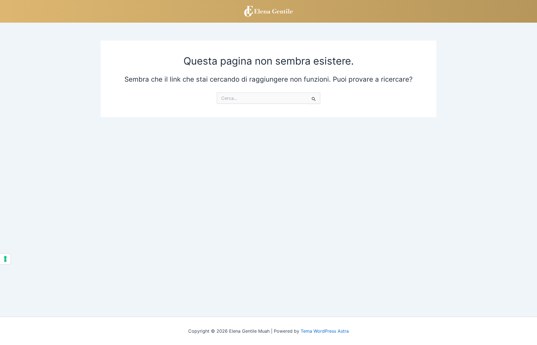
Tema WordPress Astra (325, 331)
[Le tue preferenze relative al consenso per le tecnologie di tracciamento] (5, 259)
